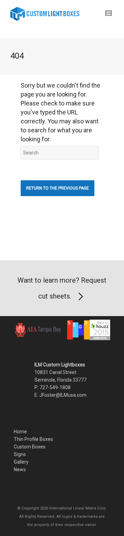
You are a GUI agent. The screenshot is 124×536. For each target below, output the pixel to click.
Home (20, 431)
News (20, 469)
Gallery (21, 462)
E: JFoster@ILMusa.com (60, 395)
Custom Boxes (29, 446)
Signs (20, 454)
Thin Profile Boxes (33, 439)
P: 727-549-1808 (52, 387)
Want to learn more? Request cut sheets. (62, 288)
